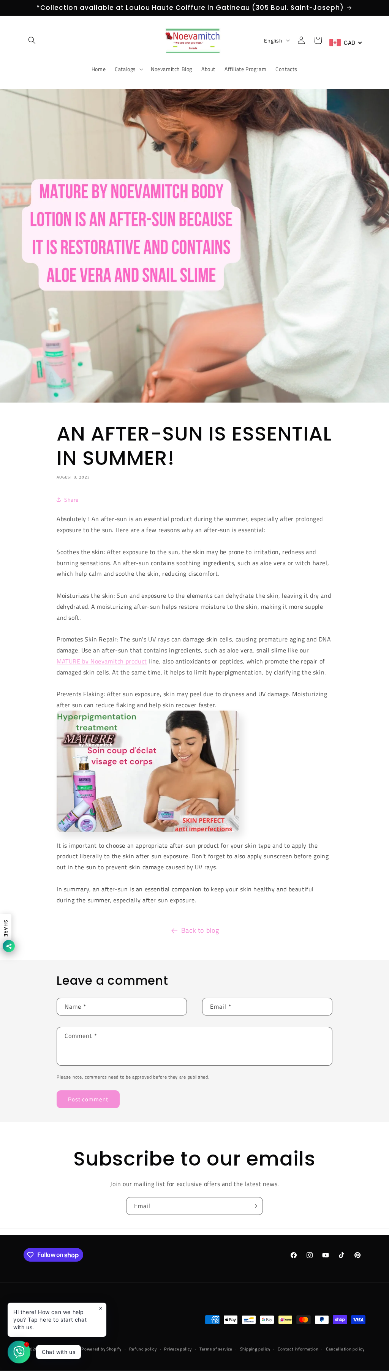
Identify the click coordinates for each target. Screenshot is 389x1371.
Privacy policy (178, 1349)
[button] (32, 40)
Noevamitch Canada (60, 1349)
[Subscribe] (254, 1206)
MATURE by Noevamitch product (102, 661)
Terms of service (215, 1349)
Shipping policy (255, 1349)
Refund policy (143, 1349)
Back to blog (200, 930)
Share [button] (71, 500)
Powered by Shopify (101, 1349)
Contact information (298, 1349)
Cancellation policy (345, 1349)
